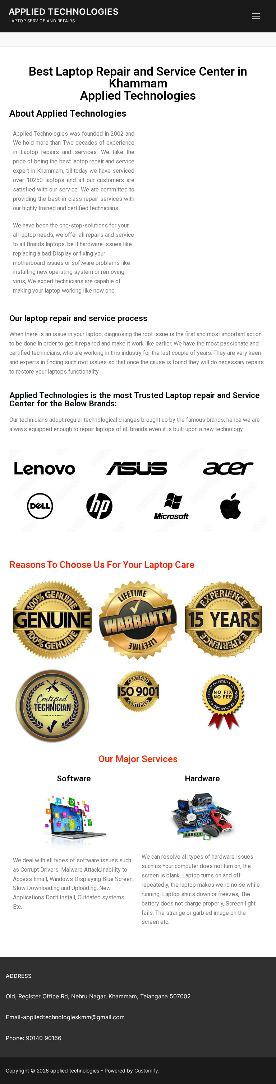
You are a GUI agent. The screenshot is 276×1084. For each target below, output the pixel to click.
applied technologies (64, 11)
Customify (146, 1070)
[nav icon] (255, 16)
